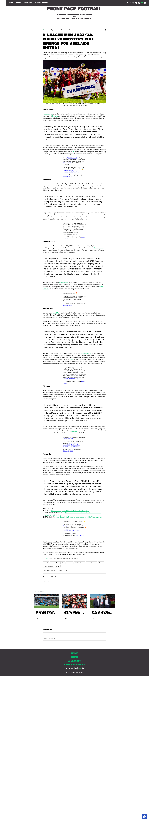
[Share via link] (56, 576)
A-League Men (55, 562)
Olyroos (101, 562)
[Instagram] (133, 3)
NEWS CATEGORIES (74, 665)
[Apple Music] (145, 3)
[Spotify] (142, 3)
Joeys (57, 566)
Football (46, 562)
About (74, 657)
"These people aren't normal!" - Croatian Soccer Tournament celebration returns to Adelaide (73, 612)
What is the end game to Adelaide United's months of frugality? (102, 612)
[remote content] (74, 167)
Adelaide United (79, 562)
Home (74, 653)
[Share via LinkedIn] (52, 576)
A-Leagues (69, 562)
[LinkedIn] (136, 3)
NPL (63, 562)
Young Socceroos (48, 566)
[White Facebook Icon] (69, 668)
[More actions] (105, 30)
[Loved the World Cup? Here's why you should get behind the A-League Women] (46, 601)
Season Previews (91, 562)
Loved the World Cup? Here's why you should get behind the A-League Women (45, 612)
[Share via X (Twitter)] (47, 576)
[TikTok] (139, 3)
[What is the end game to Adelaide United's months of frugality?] (102, 601)
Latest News (46, 570)
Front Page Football (74, 9)
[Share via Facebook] (43, 576)
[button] (41, 2)
